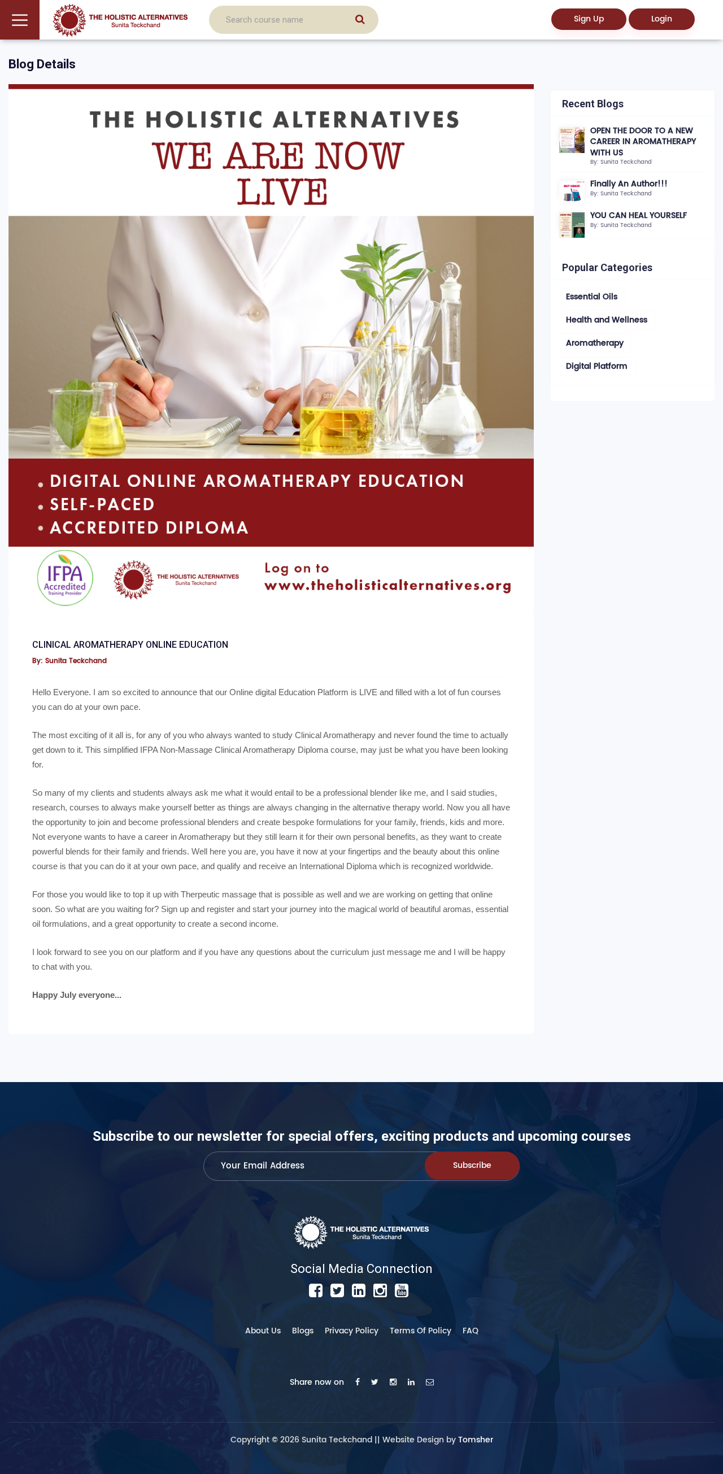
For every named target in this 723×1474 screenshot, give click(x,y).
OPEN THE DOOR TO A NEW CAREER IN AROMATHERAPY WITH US (643, 141)
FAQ (470, 1330)
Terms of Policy (420, 1330)
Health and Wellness (606, 319)
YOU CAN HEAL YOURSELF (638, 215)
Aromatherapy (595, 343)
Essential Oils (591, 296)
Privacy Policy (351, 1330)
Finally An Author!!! (629, 183)
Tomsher (475, 1439)
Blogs (302, 1330)
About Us (263, 1330)
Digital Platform (597, 366)
